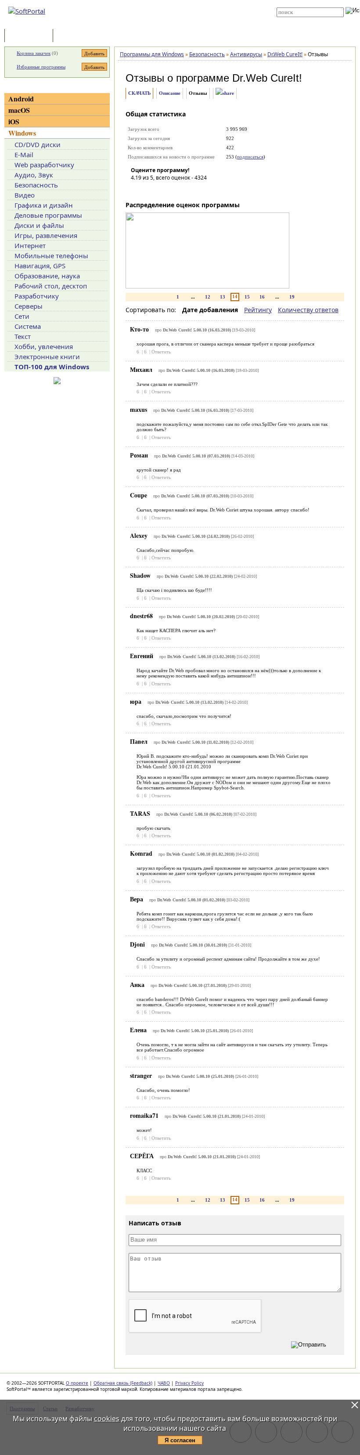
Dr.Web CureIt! (267, 78)
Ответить (161, 351)
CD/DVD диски (37, 144)
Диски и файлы (39, 225)
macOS (19, 110)
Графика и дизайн (43, 205)
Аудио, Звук (33, 174)
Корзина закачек (33, 53)
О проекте (77, 1383)
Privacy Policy (189, 1383)
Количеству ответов (308, 310)
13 (222, 296)
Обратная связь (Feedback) (123, 1383)
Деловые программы (48, 215)
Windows (22, 133)
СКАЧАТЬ (139, 93)
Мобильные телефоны (51, 255)
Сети (21, 316)
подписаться (250, 156)
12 (207, 296)
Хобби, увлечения (43, 346)
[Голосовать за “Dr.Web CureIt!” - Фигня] (137, 190)
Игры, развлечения (45, 235)
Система (27, 326)
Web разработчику (44, 164)
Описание (169, 93)
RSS (166, 22)
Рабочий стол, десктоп (50, 285)
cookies (106, 1418)
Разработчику (36, 296)
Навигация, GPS (39, 265)
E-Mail (23, 154)
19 (292, 296)
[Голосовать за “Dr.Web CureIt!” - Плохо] (150, 190)
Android (21, 99)
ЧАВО (164, 1383)
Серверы (28, 306)
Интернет (30, 245)
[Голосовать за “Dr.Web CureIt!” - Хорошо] (177, 190)
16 (262, 296)
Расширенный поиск (301, 20)
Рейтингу (258, 310)
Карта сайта (176, 16)
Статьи (74, 36)
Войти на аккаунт (180, 3)
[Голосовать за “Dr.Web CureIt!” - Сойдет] (163, 190)
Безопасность (36, 184)
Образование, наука (47, 275)
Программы (31, 36)
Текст (22, 336)
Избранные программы (41, 66)
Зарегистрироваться (185, 9)
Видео (24, 195)
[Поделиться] (225, 93)
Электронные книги (47, 356)
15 (247, 296)
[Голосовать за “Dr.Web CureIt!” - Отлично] (190, 190)
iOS (13, 121)
